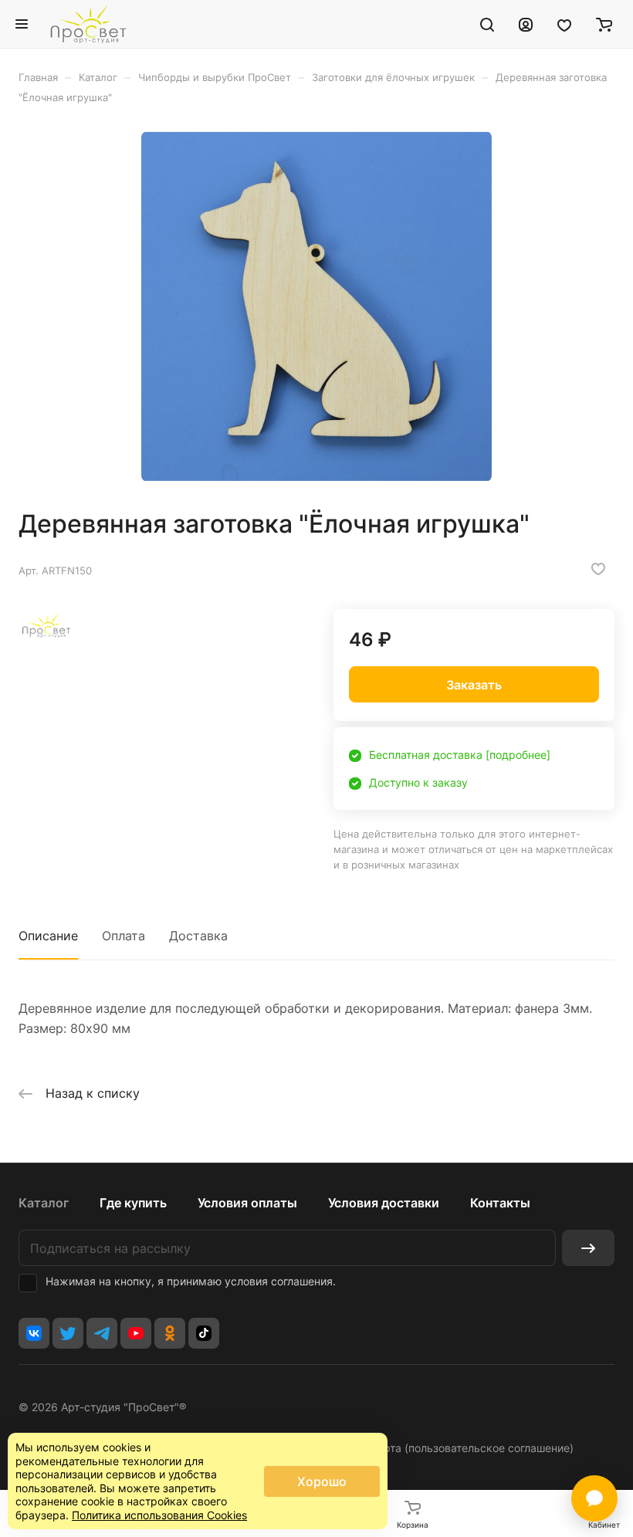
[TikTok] (203, 1333)
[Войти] (526, 24)
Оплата (123, 935)
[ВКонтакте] (34, 1333)
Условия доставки (383, 1202)
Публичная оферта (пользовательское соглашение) (438, 1447)
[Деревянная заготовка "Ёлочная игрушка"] (316, 306)
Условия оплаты (247, 1202)
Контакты (500, 1202)
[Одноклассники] (169, 1333)
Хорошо (322, 1481)
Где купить (133, 1202)
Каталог (44, 1202)
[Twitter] (67, 1333)
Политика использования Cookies (159, 1515)
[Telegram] (101, 1333)
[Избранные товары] (564, 24)
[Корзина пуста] (604, 24)
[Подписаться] (588, 1248)
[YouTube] (135, 1333)
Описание (48, 935)
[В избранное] (598, 569)
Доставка (198, 935)
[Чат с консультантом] (594, 1498)
